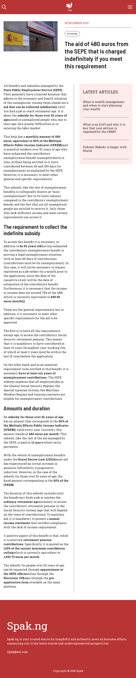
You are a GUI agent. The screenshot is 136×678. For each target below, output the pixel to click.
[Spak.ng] (69, 7)
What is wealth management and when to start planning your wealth (103, 105)
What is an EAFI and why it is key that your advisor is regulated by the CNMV (104, 128)
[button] (4, 7)
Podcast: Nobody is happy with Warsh (105, 149)
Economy (72, 33)
